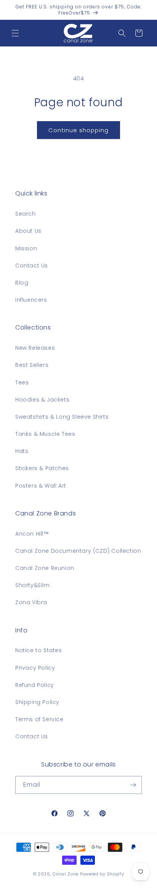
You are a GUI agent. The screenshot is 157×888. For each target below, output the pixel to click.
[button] (15, 33)
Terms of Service (39, 719)
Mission (26, 248)
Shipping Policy (37, 702)
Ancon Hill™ (32, 534)
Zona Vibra (31, 602)
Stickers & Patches (42, 468)
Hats (21, 451)
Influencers (31, 300)
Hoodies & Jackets (42, 399)
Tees (22, 382)
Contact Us (31, 265)
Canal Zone (65, 874)
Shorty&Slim (32, 585)
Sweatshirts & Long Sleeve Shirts (62, 417)
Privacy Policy (35, 668)
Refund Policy (34, 685)
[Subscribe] (133, 785)
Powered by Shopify (102, 874)
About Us (28, 231)
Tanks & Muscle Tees (45, 434)
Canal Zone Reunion (44, 568)
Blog (21, 282)
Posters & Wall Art (40, 486)
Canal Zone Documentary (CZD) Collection (78, 551)
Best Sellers (31, 365)
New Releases (35, 348)
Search (25, 214)
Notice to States (38, 650)
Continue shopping (78, 130)
